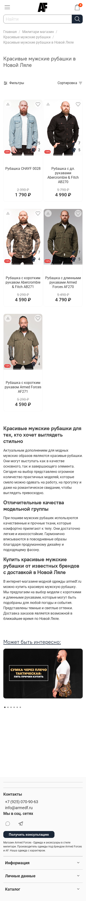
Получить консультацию (29, 834)
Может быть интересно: (32, 641)
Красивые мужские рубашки (26, 37)
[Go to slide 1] (5, 707)
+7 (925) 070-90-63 (21, 802)
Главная (10, 32)
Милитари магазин (38, 32)
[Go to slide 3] (28, 153)
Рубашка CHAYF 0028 (23, 168)
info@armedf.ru (19, 808)
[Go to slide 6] (20, 707)
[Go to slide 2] (18, 153)
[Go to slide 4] (38, 153)
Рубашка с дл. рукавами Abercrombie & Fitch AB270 (63, 175)
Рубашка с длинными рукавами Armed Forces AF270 (63, 282)
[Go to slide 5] (17, 707)
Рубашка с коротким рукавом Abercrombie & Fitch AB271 (23, 282)
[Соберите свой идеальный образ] (7, 104)
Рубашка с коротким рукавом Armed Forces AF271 (23, 387)
